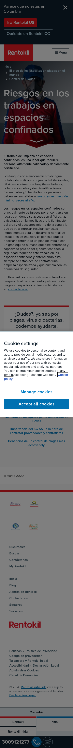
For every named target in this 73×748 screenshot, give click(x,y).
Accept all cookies (37, 404)
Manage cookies (37, 392)
